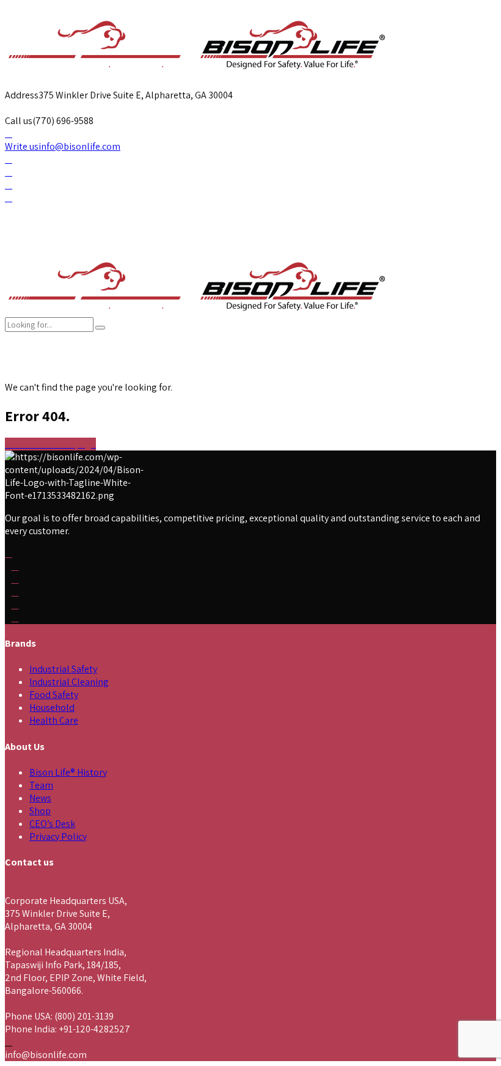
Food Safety (53, 694)
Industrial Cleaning (69, 681)
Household (52, 707)
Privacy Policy (58, 836)
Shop (40, 810)
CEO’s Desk (52, 823)
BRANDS (83, 368)
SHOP (388, 368)
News (40, 798)
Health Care (53, 720)
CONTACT (306, 368)
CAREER (197, 368)
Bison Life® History (68, 772)
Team (41, 785)
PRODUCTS (140, 368)
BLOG (345, 368)
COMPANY (28, 368)
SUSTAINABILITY (250, 368)
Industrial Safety (63, 669)
